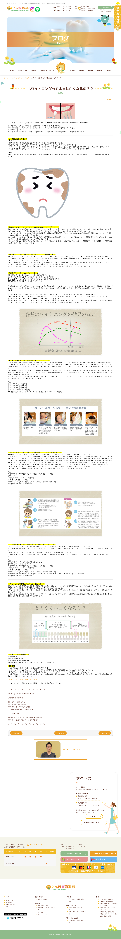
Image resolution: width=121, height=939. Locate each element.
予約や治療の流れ (43, 899)
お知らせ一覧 (9, 900)
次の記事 (104, 733)
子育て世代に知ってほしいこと (77, 908)
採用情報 (99, 70)
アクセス (91, 816)
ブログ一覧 (9, 902)
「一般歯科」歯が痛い (106, 899)
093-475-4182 (36, 844)
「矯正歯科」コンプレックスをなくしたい (108, 908)
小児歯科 (33, 70)
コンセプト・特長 (43, 905)
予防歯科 (81, 70)
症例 (7, 907)
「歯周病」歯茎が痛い (106, 901)
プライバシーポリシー (44, 914)
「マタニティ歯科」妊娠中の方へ (77, 913)
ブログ (26, 78)
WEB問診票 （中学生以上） (103, 853)
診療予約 (106, 7)
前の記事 (16, 733)
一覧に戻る (60, 733)
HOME (12, 70)
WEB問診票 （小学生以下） (74, 853)
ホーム (6, 78)
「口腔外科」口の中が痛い (107, 912)
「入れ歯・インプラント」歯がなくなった (108, 904)
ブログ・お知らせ (16, 78)
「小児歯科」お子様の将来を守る (77, 900)
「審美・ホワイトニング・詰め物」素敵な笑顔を (108, 915)
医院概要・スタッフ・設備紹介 (46, 909)
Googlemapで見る (92, 822)
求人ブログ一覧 (10, 904)
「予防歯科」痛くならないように (77, 921)
